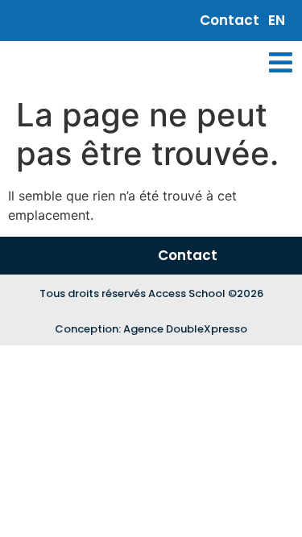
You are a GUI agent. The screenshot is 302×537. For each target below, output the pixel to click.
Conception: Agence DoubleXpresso (151, 329)
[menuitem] (276, 20)
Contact (229, 20)
